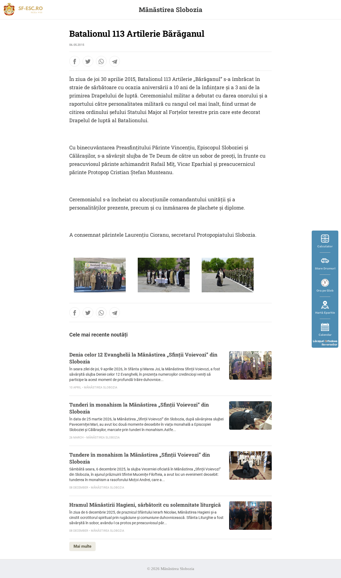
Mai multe (82, 546)
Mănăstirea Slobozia (170, 9)
